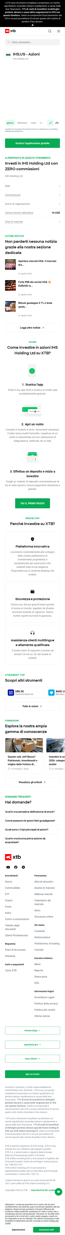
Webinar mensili (43, 894)
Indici (8, 912)
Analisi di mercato (44, 887)
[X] (23, 867)
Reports (38, 970)
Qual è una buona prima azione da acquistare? (25, 840)
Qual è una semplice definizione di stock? (30, 811)
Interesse (10, 956)
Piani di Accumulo (15, 949)
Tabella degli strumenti (12, 927)
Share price (40, 976)
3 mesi (43, 122)
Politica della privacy (46, 1003)
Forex (8, 906)
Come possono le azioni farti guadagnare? (30, 820)
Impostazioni (18, 1229)
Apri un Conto (32, 1074)
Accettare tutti (46, 1229)
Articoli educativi (43, 881)
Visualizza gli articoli (30, 782)
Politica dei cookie (44, 1009)
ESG (36, 982)
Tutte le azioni (30, 706)
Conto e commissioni (17, 919)
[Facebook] (16, 867)
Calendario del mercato (42, 902)
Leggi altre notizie (30, 327)
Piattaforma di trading (46, 943)
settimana (22, 122)
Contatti (38, 949)
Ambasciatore (42, 937)
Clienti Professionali (16, 935)
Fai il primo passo (32, 503)
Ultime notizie (42, 1016)
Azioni (8, 881)
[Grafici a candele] (57, 123)
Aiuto (37, 910)
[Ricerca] (50, 31)
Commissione (12, 194)
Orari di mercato (14, 221)
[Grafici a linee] (50, 123)
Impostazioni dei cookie (43, 1190)
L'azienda (39, 931)
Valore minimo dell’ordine (19, 212)
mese (33, 122)
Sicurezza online (43, 916)
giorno (10, 122)
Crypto (8, 900)
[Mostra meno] (32, 25)
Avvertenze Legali (44, 997)
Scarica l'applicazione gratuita (32, 143)
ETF (7, 894)
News (37, 964)
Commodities (12, 887)
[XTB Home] (9, 31)
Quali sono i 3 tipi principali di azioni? (26, 829)
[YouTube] (8, 867)
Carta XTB (11, 970)
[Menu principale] (58, 31)
